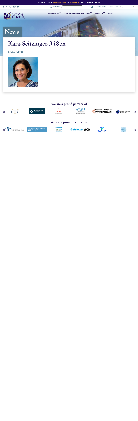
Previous (4, 112)
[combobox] (127, 7)
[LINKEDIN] (19, 7)
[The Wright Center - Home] (14, 16)
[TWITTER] (7, 7)
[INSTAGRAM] (11, 7)
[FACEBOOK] (4, 7)
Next (134, 112)
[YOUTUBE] (15, 7)
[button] (54, 13)
